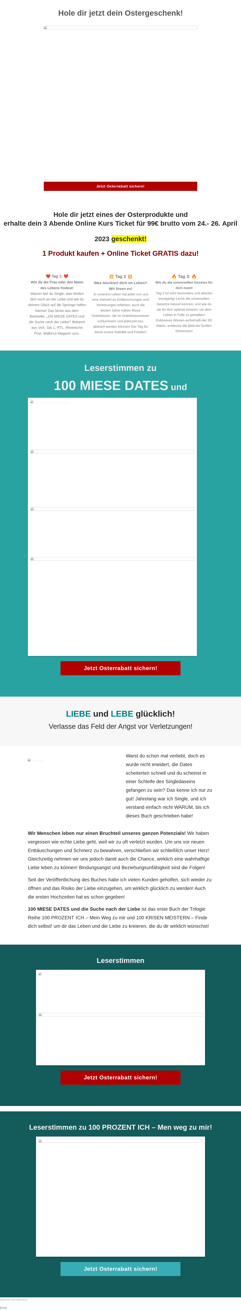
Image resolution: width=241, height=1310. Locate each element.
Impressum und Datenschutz (13, 1300)
